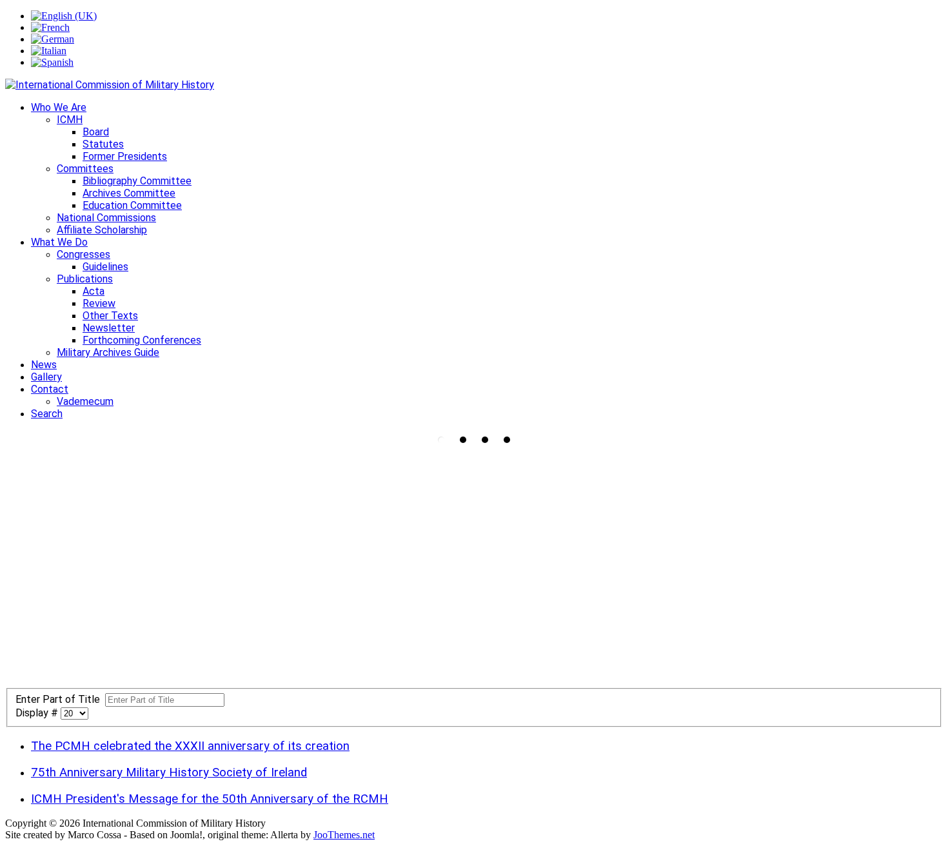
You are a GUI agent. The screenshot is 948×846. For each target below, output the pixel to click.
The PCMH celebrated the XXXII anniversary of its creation (190, 746)
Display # (38, 713)
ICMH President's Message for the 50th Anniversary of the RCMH (209, 799)
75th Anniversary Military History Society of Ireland (169, 772)
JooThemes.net (344, 834)
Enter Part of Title (60, 699)
